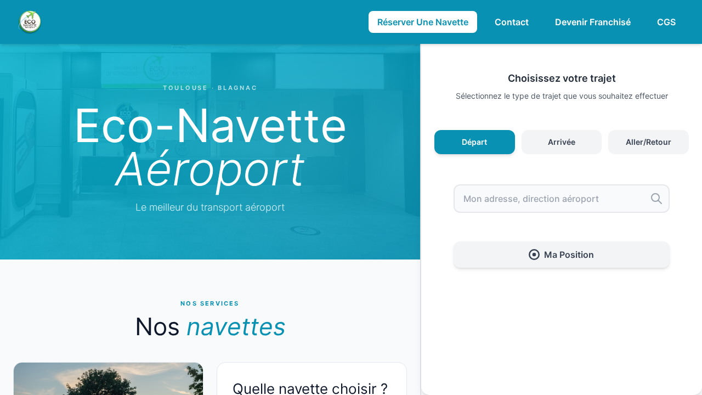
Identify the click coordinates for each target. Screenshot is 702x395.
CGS (666, 21)
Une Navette (422, 21)
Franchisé (593, 21)
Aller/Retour (648, 141)
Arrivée (561, 141)
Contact (512, 21)
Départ (474, 141)
